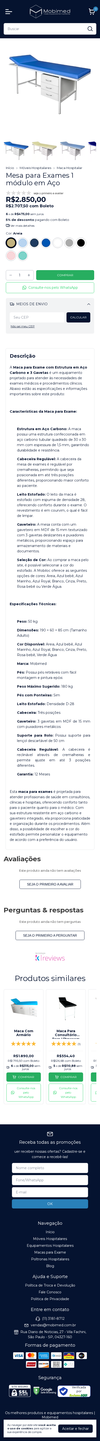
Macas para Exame (50, 1252)
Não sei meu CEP (23, 326)
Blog (50, 1266)
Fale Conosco (50, 1292)
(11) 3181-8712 (53, 1318)
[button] (50, 287)
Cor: (14, 233)
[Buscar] (90, 28)
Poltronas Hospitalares (50, 1259)
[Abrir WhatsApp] (88, 1428)
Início (10, 168)
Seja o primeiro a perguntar (50, 935)
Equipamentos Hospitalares (50, 1245)
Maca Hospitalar (69, 168)
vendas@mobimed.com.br (53, 1325)
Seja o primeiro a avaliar (50, 884)
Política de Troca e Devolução (50, 1285)
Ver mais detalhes (22, 225)
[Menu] (10, 12)
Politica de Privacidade (50, 1299)
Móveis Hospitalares (35, 168)
